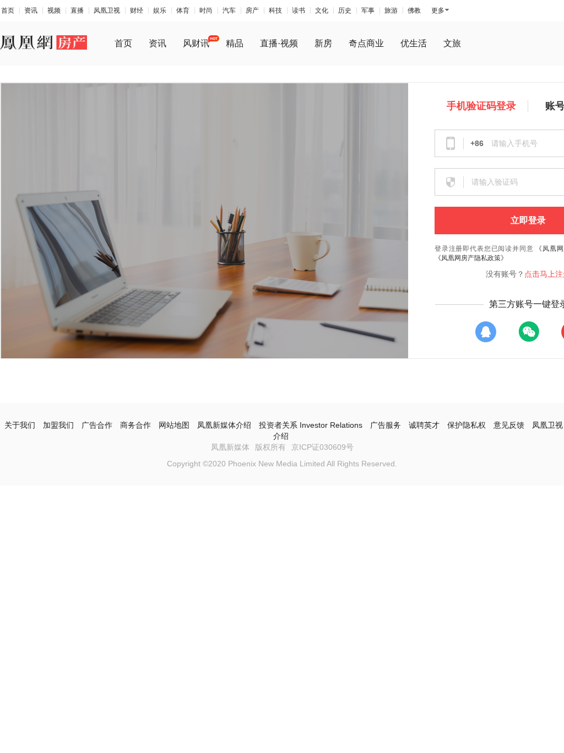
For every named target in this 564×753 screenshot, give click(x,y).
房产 (252, 10)
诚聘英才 (424, 425)
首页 (7, 10)
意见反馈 (509, 425)
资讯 (30, 10)
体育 (182, 10)
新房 (323, 43)
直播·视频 (279, 43)
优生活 (413, 43)
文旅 (452, 43)
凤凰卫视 (107, 10)
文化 (321, 10)
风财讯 (196, 43)
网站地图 (174, 425)
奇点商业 (366, 43)
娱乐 (159, 10)
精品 (234, 43)
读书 (298, 10)
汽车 (229, 10)
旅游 (391, 10)
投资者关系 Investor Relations (310, 425)
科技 (275, 10)
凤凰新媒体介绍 (224, 425)
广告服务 (385, 425)
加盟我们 (58, 425)
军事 (368, 10)
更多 (437, 10)
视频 (54, 10)
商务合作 (135, 425)
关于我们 (19, 425)
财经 (136, 10)
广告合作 (97, 425)
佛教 (414, 10)
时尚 (206, 10)
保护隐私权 (466, 425)
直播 (77, 10)
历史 (344, 10)
